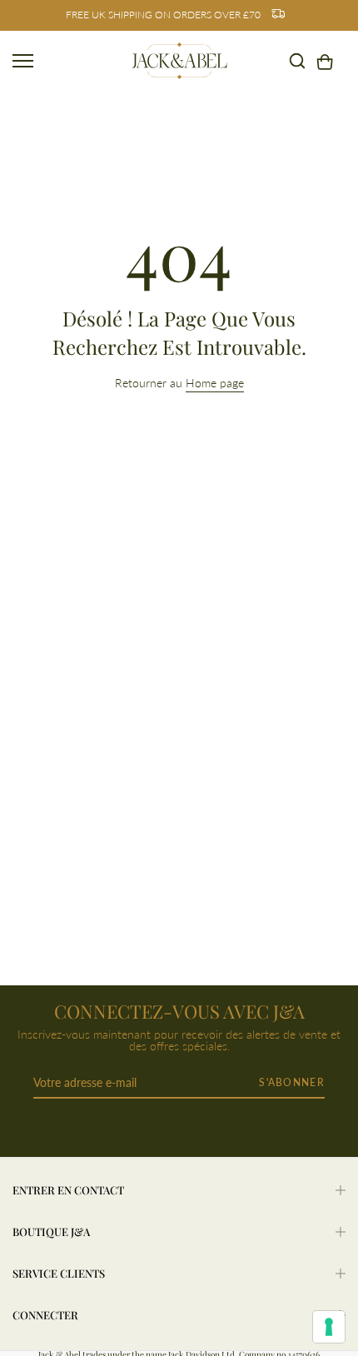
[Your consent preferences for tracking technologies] (329, 1327)
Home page (215, 383)
